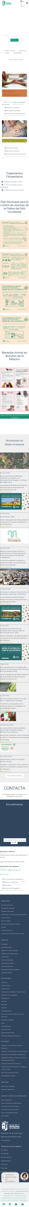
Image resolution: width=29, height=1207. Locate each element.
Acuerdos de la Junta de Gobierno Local (12, 933)
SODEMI (3, 927)
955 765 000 (4, 874)
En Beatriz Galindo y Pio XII (12, 182)
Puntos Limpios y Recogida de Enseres (13, 103)
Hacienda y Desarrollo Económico (11, 1035)
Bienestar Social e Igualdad (9, 995)
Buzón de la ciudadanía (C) (8, 1171)
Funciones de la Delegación (13, 879)
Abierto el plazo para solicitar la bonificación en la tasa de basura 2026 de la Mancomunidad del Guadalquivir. (13, 554)
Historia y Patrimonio (7, 966)
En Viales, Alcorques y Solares (13, 190)
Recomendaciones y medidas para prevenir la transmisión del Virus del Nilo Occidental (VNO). (14, 669)
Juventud (3, 1001)
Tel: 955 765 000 (5, 1140)
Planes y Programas (11, 882)
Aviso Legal (22, 1200)
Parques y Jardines (12, 107)
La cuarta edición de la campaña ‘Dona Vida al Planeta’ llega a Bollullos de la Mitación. (12, 730)
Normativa (7, 885)
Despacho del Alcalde (7, 911)
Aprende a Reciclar (12, 151)
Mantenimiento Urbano (8, 1032)
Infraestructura (5, 988)
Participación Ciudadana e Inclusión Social (13, 992)
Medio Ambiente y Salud (8, 1075)
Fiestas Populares (6, 1011)
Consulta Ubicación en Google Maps (15, 841)
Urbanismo (4, 982)
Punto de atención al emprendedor (11, 1103)
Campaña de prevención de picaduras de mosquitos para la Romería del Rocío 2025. (12, 631)
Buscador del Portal (7, 905)
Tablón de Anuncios (6, 930)
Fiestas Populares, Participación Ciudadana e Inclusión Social (14, 1068)
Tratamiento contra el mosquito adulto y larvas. (12, 760)
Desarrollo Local (6, 1029)
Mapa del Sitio (8, 1196)
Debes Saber (5, 956)
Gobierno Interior (6, 985)
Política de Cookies (18, 1198)
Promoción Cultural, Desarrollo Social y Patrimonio (12, 1015)
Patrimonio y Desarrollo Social (10, 1072)
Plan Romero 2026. (7, 517)
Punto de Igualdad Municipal (9, 1112)
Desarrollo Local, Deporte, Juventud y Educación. (12, 1047)
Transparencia (5, 998)
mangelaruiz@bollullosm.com (10, 870)
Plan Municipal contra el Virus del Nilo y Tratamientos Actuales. (13, 700)
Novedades (18, 53)
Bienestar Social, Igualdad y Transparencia (13, 1054)
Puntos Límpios (9, 50)
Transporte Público (6, 972)
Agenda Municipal (6, 947)
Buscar (15, 40)
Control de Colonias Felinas (15, 113)
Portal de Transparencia (8, 1089)
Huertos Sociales (12, 148)
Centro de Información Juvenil (9, 1109)
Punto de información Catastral (10, 1106)
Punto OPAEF (5, 1115)
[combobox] (14, 35)
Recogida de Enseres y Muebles (10, 969)
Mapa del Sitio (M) (6, 1157)
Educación (4, 1004)
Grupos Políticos (5, 917)
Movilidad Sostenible (13, 110)
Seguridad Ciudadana (7, 1020)
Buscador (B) (4, 1153)
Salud (2, 1023)
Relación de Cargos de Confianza (10, 924)
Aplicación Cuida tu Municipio (9, 950)
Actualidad (4, 944)
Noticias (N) (4, 1164)
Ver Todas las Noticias (14, 776)
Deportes (4, 1007)
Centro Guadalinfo (6, 1100)
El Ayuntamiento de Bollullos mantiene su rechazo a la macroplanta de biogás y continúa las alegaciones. (13, 479)
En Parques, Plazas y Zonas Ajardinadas (11, 186)
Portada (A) (4, 1150)
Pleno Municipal (5, 921)
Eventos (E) (4, 1168)
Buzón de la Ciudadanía (8, 1086)
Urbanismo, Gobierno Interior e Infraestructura (14, 1051)
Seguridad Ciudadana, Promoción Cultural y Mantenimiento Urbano (13, 1059)
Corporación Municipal (7, 908)
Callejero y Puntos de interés (9, 953)
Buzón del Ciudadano (11, 888)
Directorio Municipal (7, 960)
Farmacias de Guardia (7, 963)
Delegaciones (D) (6, 1160)
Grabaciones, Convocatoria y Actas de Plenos (14, 914)
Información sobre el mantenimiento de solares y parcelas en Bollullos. (14, 593)
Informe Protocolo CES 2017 (16, 154)
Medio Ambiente (5, 492)
